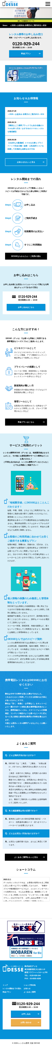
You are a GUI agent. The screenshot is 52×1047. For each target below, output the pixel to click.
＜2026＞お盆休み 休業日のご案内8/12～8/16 (28, 25)
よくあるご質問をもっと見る (26, 857)
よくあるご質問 (30, 992)
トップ (5, 985)
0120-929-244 (26, 44)
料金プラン (26, 54)
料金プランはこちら (26, 422)
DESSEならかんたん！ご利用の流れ (26, 256)
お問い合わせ (26, 1022)
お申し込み (26, 1014)
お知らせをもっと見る (26, 162)
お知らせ (27, 988)
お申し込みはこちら (26, 307)
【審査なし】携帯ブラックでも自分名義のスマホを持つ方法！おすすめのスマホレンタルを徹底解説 (25, 128)
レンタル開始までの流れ (12, 988)
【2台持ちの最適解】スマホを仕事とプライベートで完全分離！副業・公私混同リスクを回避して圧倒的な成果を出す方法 (25, 146)
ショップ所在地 (30, 985)
